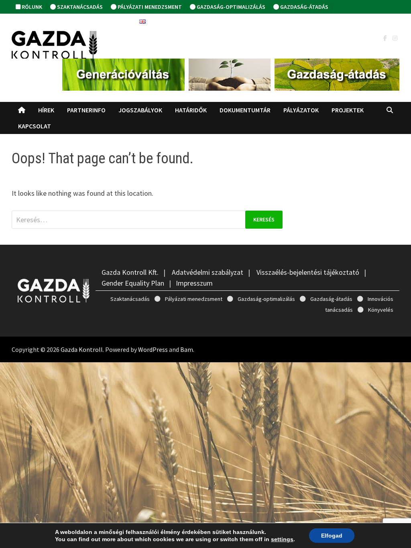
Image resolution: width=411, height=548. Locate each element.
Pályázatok (301, 110)
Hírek (46, 110)
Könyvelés (116, 20)
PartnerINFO (86, 110)
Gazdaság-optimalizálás (230, 6)
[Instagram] (395, 37)
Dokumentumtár (245, 110)
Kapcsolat (34, 126)
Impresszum (194, 283)
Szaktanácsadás (79, 6)
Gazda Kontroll (82, 349)
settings (282, 539)
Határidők (191, 110)
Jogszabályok (140, 110)
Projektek (348, 110)
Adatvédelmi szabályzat (207, 272)
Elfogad (331, 535)
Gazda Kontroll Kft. (130, 272)
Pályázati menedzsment (149, 6)
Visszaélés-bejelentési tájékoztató (307, 272)
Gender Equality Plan (133, 283)
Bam (186, 349)
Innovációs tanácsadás (54, 20)
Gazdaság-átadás (303, 6)
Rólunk (31, 6)
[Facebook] (386, 37)
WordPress (153, 349)
